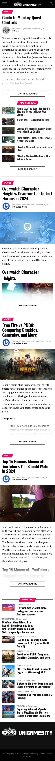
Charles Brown (20, 207)
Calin (16, 31)
